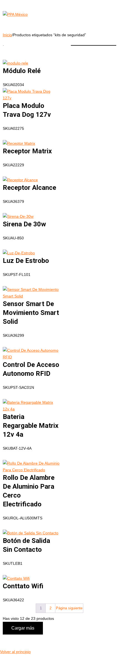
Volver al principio (15, 651)
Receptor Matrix (27, 151)
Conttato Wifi (23, 586)
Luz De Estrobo (26, 261)
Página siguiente (69, 608)
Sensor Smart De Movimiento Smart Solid (31, 312)
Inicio (7, 35)
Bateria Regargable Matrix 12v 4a (30, 425)
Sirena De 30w (24, 224)
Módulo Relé (22, 71)
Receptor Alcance (29, 187)
